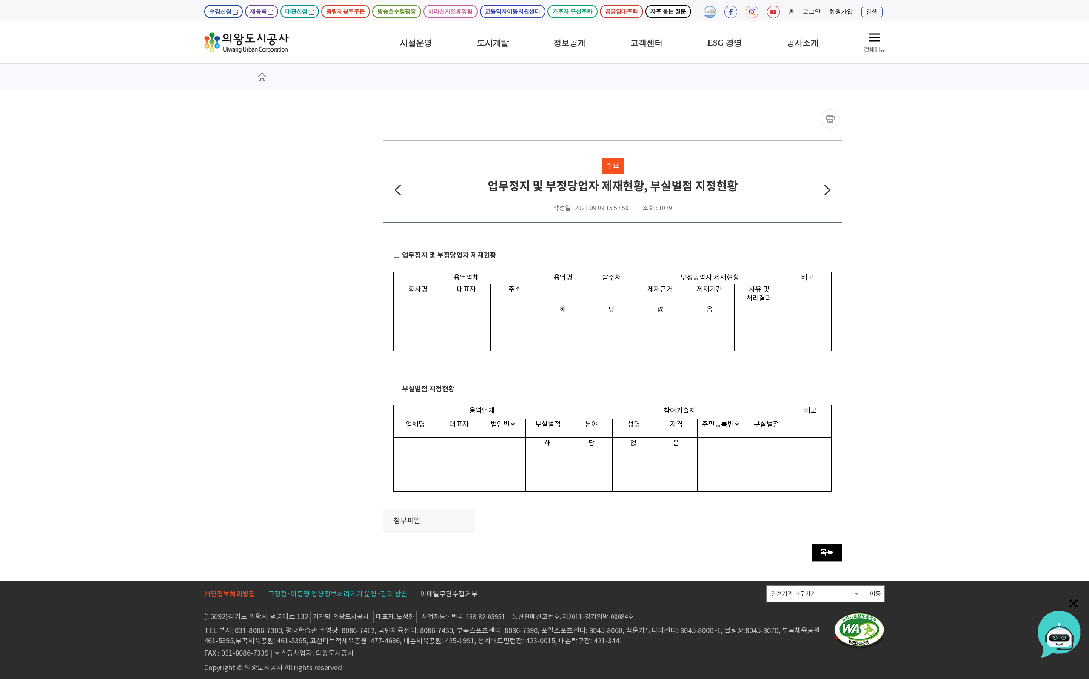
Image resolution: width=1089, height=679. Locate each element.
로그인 (812, 12)
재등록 (259, 11)
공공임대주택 (621, 11)
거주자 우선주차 (573, 11)
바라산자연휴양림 (450, 11)
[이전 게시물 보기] (397, 192)
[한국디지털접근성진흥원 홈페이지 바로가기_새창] (859, 617)
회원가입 (841, 12)
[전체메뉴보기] (874, 42)
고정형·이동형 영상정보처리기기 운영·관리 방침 (338, 594)
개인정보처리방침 (229, 594)
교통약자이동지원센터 (512, 11)
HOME (262, 76)
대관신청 (297, 11)
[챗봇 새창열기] (1059, 632)
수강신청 (221, 11)
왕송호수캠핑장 (396, 11)
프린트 (830, 119)
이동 (875, 594)
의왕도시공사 (246, 42)
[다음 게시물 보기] (827, 192)
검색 (872, 12)
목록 (827, 552)
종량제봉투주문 (345, 11)
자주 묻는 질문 (668, 11)
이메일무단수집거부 (449, 594)
